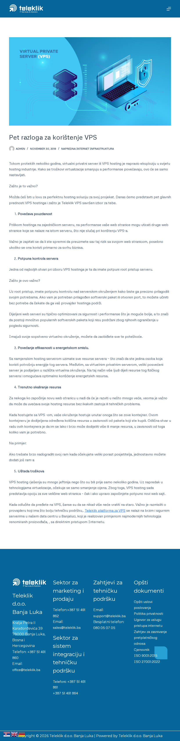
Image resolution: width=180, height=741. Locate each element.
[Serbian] (7, 734)
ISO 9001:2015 (145, 655)
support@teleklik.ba (109, 616)
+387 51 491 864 (65, 693)
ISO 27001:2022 (147, 661)
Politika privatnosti (148, 613)
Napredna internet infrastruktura (87, 148)
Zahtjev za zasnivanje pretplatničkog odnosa (150, 637)
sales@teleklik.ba (67, 627)
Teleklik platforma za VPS (105, 510)
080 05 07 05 (104, 627)
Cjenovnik (141, 649)
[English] (14, 734)
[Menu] (169, 9)
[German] (22, 734)
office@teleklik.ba (26, 669)
